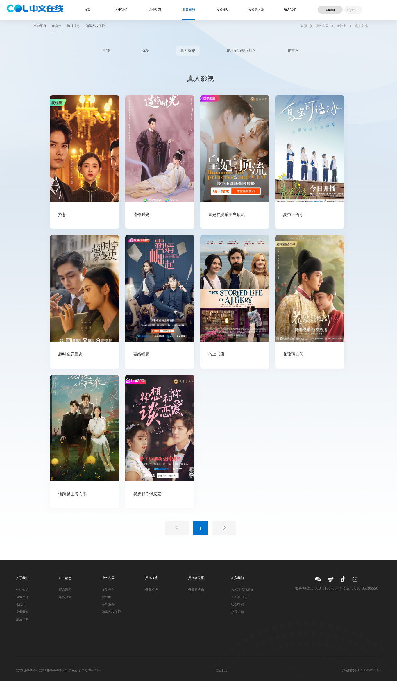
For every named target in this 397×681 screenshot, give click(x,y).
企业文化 (22, 597)
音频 (106, 51)
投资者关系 (256, 9)
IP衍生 (341, 26)
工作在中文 (239, 597)
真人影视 (361, 26)
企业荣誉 (22, 612)
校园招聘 (237, 612)
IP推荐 (293, 51)
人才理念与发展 (242, 589)
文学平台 (108, 589)
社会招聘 (237, 604)
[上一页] (177, 528)
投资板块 (222, 9)
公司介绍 (22, 589)
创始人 (21, 604)
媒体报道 (65, 597)
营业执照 (222, 670)
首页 (87, 9)
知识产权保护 (111, 612)
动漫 (145, 51)
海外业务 (108, 604)
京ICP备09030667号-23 (53, 670)
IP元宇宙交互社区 (241, 51)
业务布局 (322, 26)
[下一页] (224, 528)
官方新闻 (65, 589)
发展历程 (22, 619)
